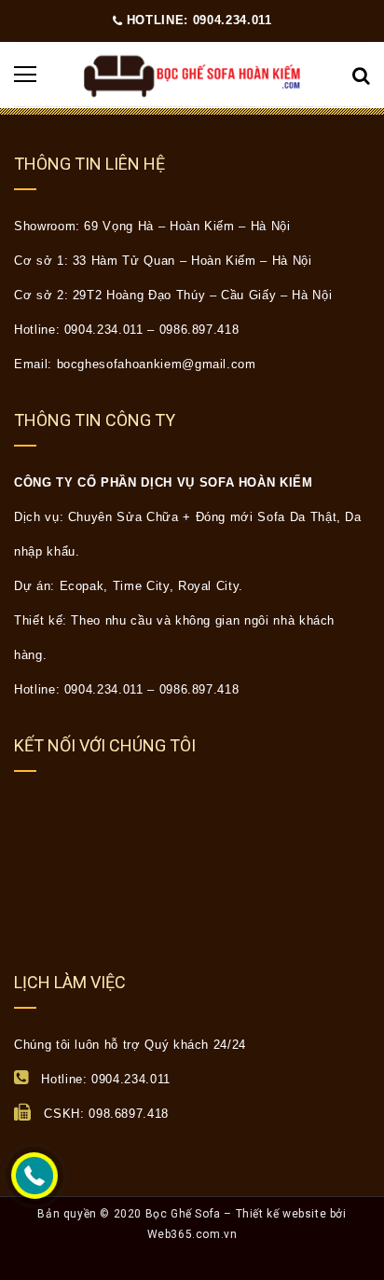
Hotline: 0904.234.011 (196, 20)
